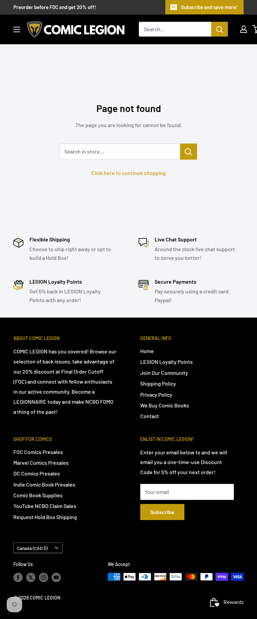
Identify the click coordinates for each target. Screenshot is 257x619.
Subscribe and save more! (209, 7)
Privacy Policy (156, 394)
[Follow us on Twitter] (30, 577)
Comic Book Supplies (38, 495)
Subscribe (162, 512)
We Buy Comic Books (164, 405)
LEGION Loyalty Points (166, 361)
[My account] (243, 29)
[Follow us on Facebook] (18, 577)
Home (147, 351)
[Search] (219, 29)
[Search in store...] (188, 152)
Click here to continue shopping (128, 173)
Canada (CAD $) (32, 548)
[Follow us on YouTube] (56, 577)
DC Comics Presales (36, 473)
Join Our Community (164, 373)
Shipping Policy (158, 383)
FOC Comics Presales (38, 452)
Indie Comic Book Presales (44, 484)
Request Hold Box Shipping (45, 517)
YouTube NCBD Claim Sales (44, 506)
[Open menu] (16, 29)
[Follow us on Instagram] (43, 577)
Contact (149, 416)
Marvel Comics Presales (41, 462)
